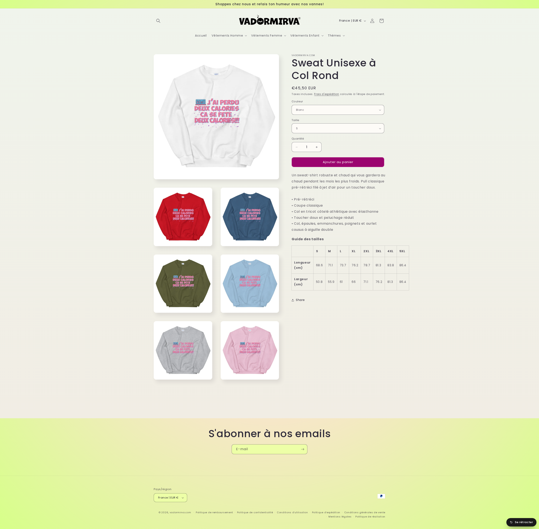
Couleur (297, 102)
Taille (295, 120)
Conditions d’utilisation (292, 512)
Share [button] (300, 300)
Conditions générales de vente (364, 512)
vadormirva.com (180, 512)
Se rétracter (524, 522)
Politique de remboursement (214, 512)
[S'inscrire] (302, 449)
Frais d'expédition (326, 94)
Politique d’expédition (326, 512)
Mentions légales (339, 516)
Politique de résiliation (370, 516)
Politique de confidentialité (255, 512)
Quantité (298, 139)
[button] (158, 20)
